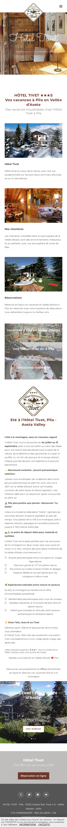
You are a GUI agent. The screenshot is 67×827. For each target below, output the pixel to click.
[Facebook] (21, 795)
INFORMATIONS (27, 824)
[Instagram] (38, 795)
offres (43, 669)
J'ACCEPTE (44, 824)
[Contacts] (46, 795)
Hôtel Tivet (33, 720)
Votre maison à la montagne (33, 51)
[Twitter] (29, 795)
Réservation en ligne (33, 775)
